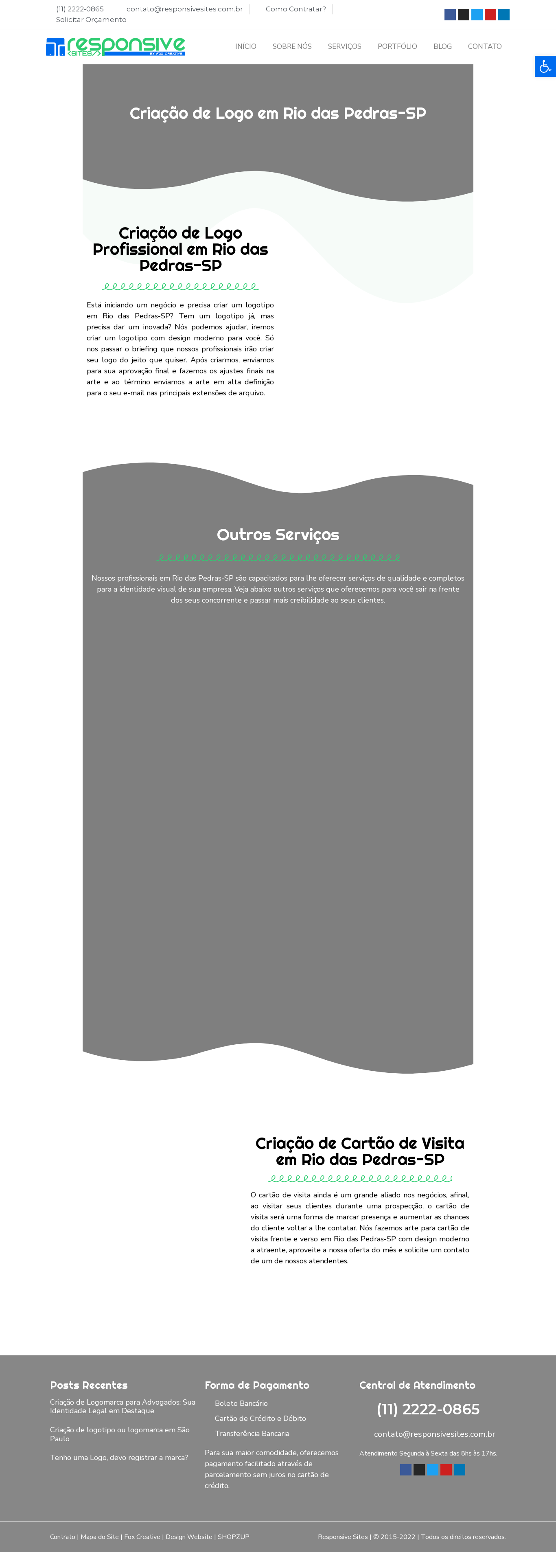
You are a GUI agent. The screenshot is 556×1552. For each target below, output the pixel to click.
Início (245, 46)
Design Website (189, 1536)
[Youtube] (490, 14)
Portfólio (397, 46)
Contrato (62, 1536)
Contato (485, 46)
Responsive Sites (343, 1536)
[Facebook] (450, 14)
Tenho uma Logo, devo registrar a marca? (119, 1457)
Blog (442, 46)
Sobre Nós (292, 46)
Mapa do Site (100, 1536)
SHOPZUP (234, 1536)
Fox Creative (142, 1536)
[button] (545, 66)
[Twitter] (477, 14)
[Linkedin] (504, 14)
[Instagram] (463, 14)
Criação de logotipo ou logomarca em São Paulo (120, 1434)
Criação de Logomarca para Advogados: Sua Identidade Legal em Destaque (122, 1406)
